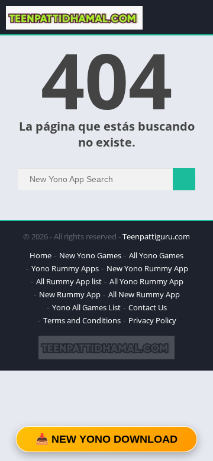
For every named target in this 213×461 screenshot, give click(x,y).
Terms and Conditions (82, 320)
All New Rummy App (144, 294)
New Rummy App (70, 294)
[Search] (184, 179)
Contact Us (147, 307)
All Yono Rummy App (146, 281)
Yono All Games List (86, 307)
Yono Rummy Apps (65, 268)
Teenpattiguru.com (156, 236)
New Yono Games (90, 255)
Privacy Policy (152, 320)
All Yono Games (156, 255)
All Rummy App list (69, 281)
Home (40, 255)
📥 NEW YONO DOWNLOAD (106, 439)
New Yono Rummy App (147, 268)
